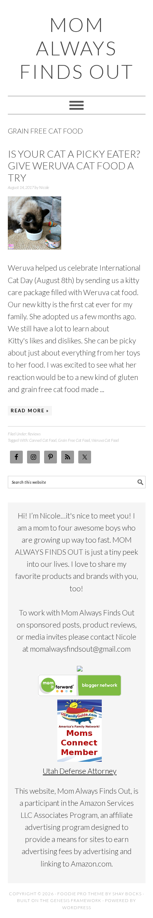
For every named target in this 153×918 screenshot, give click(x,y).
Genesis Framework (75, 900)
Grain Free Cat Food (74, 440)
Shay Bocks (127, 893)
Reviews (34, 433)
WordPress (76, 907)
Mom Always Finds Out (76, 48)
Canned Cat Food (43, 440)
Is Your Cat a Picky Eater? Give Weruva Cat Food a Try (74, 166)
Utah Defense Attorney (79, 770)
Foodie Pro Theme (80, 893)
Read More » (30, 410)
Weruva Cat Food (105, 440)
